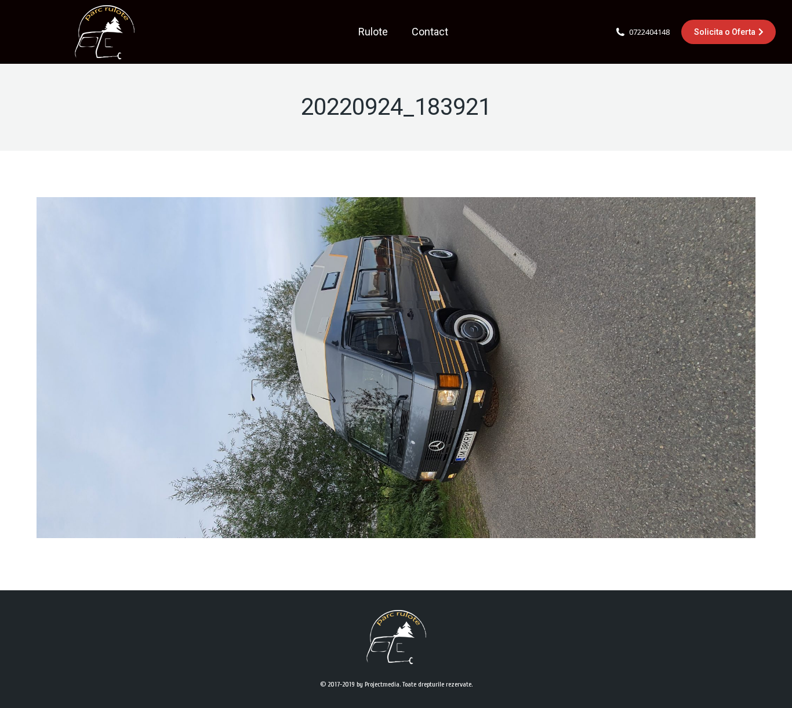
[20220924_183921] (396, 367)
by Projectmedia (378, 684)
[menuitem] (373, 32)
